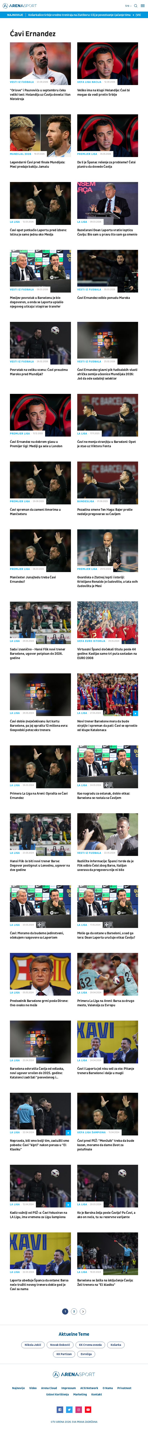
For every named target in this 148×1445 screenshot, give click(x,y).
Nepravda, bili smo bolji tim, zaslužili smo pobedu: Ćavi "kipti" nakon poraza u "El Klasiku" (39, 1145)
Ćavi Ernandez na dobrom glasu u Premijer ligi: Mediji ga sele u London (36, 444)
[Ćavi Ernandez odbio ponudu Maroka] (107, 271)
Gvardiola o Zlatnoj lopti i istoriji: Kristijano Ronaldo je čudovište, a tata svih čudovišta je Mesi (107, 581)
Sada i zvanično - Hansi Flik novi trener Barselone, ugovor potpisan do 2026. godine (37, 653)
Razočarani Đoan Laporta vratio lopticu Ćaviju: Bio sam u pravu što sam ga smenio (107, 232)
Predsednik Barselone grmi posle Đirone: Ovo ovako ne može (39, 1003)
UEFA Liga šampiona (91, 1132)
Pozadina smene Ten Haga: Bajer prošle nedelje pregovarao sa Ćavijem (104, 512)
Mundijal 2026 (20, 154)
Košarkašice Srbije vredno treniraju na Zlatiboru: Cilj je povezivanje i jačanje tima (79, 15)
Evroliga (86, 1354)
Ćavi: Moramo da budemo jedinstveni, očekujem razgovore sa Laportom (37, 935)
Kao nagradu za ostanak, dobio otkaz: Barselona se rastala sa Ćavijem (103, 796)
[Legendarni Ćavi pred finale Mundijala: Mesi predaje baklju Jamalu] (40, 135)
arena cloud (49, 1388)
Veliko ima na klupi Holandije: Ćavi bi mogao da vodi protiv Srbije (103, 92)
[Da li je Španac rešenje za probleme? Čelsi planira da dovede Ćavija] (107, 135)
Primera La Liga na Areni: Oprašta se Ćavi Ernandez (39, 796)
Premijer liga (87, 154)
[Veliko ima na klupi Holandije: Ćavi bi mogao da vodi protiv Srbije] (107, 63)
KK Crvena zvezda (90, 1345)
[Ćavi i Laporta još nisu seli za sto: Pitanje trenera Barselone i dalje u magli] (107, 1042)
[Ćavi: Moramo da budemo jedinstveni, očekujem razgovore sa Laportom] (40, 906)
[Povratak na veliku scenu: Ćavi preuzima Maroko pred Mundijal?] (40, 343)
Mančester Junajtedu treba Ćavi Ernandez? (33, 579)
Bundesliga (85, 501)
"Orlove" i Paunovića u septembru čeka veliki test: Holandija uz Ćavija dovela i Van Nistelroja (40, 94)
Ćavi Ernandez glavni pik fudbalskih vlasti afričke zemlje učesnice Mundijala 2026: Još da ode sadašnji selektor (107, 374)
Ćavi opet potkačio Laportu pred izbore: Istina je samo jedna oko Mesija (38, 232)
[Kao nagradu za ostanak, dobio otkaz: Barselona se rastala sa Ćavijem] (107, 766)
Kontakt (96, 1394)
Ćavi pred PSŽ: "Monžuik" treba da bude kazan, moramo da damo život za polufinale (105, 1145)
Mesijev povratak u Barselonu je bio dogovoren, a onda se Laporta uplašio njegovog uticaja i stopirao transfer (36, 302)
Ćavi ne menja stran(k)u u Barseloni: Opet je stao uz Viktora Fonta (106, 444)
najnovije (18, 1388)
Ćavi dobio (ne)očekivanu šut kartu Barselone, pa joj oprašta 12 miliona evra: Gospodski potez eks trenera (39, 725)
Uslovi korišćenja (57, 1394)
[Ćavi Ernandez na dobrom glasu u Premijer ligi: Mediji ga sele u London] (40, 415)
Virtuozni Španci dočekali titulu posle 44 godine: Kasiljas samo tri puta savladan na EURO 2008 (107, 653)
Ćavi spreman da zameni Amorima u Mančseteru (35, 512)
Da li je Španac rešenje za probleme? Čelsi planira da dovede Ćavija (106, 164)
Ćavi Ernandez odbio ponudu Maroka (103, 298)
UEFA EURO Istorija (91, 641)
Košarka (116, 1345)
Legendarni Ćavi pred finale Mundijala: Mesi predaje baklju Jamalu (37, 164)
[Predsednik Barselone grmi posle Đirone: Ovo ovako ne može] (40, 974)
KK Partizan (64, 1354)
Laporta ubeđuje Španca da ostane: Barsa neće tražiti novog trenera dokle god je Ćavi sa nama (39, 1284)
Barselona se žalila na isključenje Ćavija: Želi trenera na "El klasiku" (105, 1282)
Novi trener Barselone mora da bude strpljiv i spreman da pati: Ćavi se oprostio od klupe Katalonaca (107, 725)
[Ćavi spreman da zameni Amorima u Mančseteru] (40, 483)
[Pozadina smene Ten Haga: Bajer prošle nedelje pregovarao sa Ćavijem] (107, 483)
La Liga (15, 221)
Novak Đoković (60, 1345)
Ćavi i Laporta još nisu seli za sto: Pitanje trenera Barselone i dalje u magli (105, 1071)
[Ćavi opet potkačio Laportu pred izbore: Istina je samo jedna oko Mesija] (40, 203)
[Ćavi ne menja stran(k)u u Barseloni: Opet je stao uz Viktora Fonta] (107, 415)
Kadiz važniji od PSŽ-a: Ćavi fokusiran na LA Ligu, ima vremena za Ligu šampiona (38, 1215)
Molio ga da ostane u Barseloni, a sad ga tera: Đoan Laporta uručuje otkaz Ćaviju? (106, 935)
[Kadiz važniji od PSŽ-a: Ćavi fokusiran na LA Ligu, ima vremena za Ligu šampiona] (40, 1186)
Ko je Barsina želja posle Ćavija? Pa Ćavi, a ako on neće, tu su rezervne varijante (106, 1215)
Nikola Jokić (33, 1345)
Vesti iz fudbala (22, 82)
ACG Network (89, 1388)
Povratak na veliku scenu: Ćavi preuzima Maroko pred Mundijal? (39, 372)
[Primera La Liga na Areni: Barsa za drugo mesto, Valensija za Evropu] (107, 974)
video (33, 1388)
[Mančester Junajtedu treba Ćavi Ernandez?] (40, 550)
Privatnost (124, 1388)
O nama (108, 1388)
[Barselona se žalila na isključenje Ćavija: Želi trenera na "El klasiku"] (107, 1253)
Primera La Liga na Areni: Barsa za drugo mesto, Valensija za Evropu (105, 1003)
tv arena (58, 1421)
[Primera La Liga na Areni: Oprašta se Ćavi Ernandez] (40, 766)
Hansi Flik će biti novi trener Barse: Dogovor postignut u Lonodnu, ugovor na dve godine (40, 865)
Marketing (80, 1394)
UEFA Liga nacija (89, 82)
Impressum (68, 1388)
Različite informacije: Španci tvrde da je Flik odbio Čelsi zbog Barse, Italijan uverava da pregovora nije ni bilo (105, 865)
